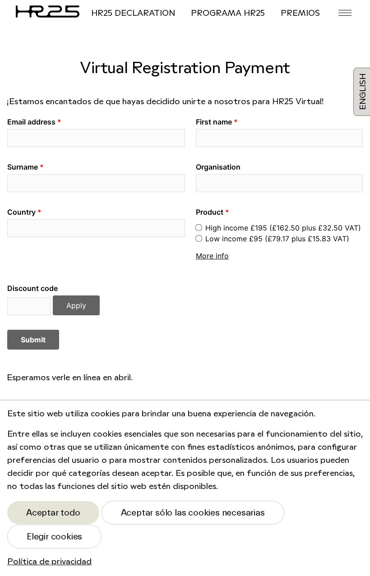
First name (214, 121)
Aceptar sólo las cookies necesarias (193, 512)
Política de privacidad (49, 562)
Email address (31, 121)
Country (21, 212)
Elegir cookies (54, 536)
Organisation (218, 166)
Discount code (32, 288)
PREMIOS (300, 13)
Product (209, 212)
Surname (22, 166)
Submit (33, 339)
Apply (76, 305)
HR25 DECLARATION (133, 13)
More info (212, 255)
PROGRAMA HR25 (228, 13)
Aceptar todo (53, 512)
